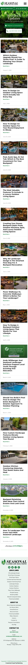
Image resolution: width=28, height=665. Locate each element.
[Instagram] (15, 567)
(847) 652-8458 (14, 632)
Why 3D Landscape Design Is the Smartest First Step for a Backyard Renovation (13, 262)
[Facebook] (9, 567)
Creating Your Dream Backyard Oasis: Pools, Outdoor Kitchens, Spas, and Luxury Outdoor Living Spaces (14, 227)
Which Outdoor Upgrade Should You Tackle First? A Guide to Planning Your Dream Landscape (14, 59)
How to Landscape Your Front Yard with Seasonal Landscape (14, 532)
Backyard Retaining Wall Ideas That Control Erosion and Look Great (13, 501)
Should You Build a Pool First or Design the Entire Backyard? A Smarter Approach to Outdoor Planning (14, 402)
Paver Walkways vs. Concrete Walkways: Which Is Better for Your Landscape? (12, 295)
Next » (20, 546)
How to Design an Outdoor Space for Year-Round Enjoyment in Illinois (13, 127)
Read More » (6, 66)
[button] (25, 3)
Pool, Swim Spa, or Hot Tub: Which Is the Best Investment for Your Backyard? (13, 160)
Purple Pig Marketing (17, 663)
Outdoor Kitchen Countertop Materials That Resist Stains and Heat (13, 469)
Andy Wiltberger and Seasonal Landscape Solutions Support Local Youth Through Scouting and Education (14, 365)
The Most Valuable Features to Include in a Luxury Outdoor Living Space (13, 193)
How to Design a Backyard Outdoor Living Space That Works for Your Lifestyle (11, 329)
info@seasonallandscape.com (14, 636)
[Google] (19, 567)
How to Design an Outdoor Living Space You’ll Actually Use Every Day (13, 94)
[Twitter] (12, 567)
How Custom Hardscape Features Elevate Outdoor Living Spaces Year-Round (14, 436)
